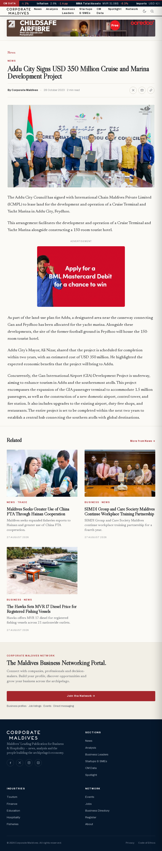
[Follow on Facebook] (10, 762)
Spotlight (115, 9)
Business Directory (97, 810)
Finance (12, 803)
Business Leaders (68, 11)
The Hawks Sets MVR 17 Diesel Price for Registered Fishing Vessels (42, 609)
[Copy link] (150, 90)
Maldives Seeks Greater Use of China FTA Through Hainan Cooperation (38, 511)
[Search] (152, 11)
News (38, 9)
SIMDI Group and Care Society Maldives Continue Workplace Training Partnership (120, 511)
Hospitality (13, 817)
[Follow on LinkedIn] (38, 762)
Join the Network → (81, 695)
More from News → (142, 441)
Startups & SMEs (85, 11)
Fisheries (13, 824)
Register (90, 817)
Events (89, 796)
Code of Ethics (146, 843)
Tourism (12, 796)
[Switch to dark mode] (144, 11)
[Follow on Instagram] (28, 762)
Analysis (52, 9)
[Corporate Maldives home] (19, 11)
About (89, 824)
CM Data (100, 11)
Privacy (130, 843)
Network (132, 9)
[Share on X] (133, 90)
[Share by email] (142, 90)
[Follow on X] (19, 762)
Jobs (88, 803)
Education (13, 810)
